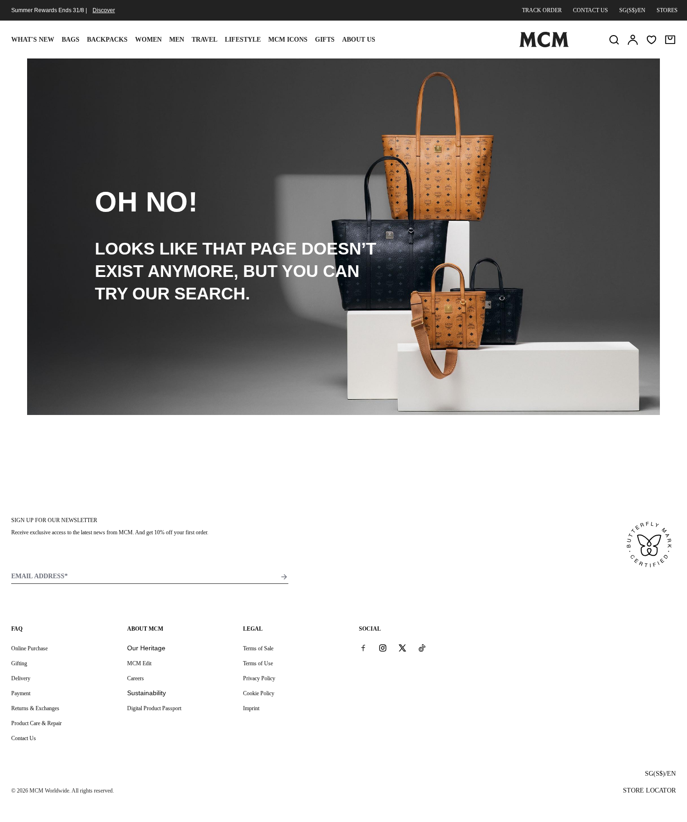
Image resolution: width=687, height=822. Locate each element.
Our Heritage (146, 648)
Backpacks (107, 39)
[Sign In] (632, 39)
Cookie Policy (258, 693)
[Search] (614, 39)
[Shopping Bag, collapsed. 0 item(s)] (670, 39)
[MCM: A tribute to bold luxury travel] (544, 45)
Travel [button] (204, 39)
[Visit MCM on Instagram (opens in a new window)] (383, 648)
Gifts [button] (325, 39)
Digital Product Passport (154, 708)
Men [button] (176, 39)
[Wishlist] (651, 39)
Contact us (590, 10)
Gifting (19, 663)
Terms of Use (258, 663)
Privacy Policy (259, 678)
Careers (135, 678)
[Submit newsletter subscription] (284, 577)
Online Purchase (29, 648)
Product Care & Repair (36, 723)
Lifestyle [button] (243, 39)
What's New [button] (32, 39)
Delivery (20, 678)
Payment (20, 693)
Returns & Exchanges (35, 708)
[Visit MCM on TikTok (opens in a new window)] (422, 648)
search (209, 293)
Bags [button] (70, 39)
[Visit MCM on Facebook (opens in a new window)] (363, 648)
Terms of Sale (258, 648)
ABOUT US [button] (358, 39)
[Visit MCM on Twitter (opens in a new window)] (402, 648)
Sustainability (146, 693)
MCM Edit (139, 663)
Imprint (251, 708)
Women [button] (148, 39)
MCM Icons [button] (288, 39)
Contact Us (23, 738)
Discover (104, 10)
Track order (542, 10)
